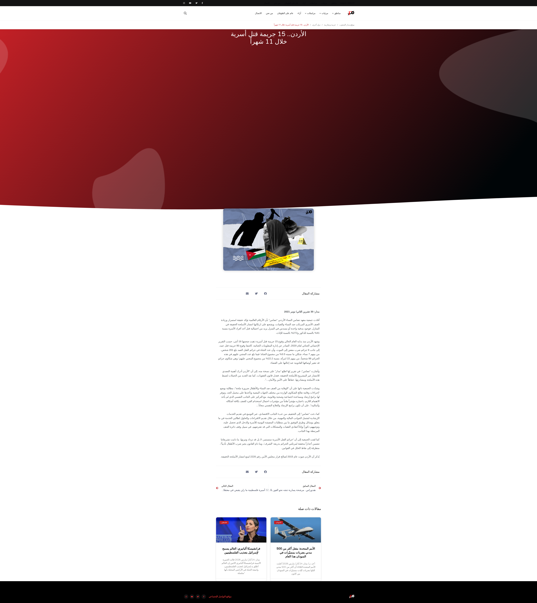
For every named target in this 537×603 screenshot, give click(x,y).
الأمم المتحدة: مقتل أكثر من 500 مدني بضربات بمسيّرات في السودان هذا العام (296, 552)
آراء (304, 3)
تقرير (293, 371)
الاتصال (267, 3)
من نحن (277, 3)
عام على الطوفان (291, 3)
